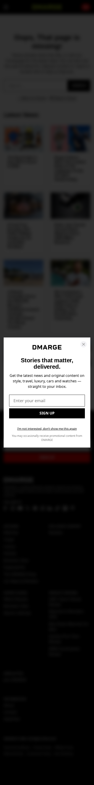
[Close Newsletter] (83, 344)
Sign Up (47, 413)
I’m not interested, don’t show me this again (47, 429)
